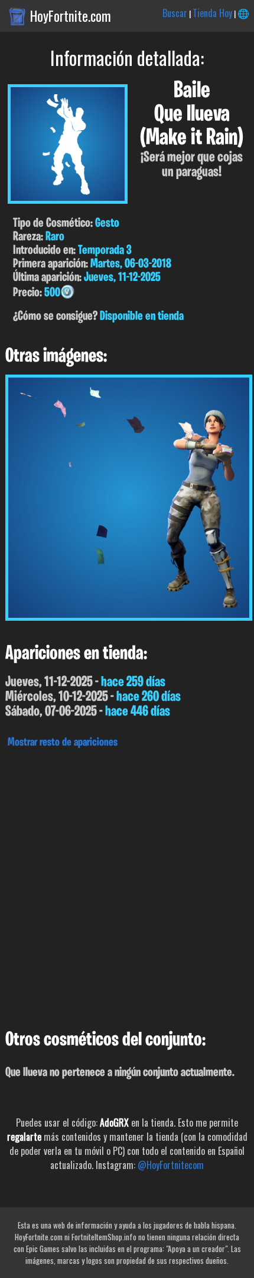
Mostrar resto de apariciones (63, 743)
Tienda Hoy (212, 13)
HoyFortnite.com (70, 16)
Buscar (174, 13)
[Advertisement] (127, 885)
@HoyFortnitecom (171, 1165)
